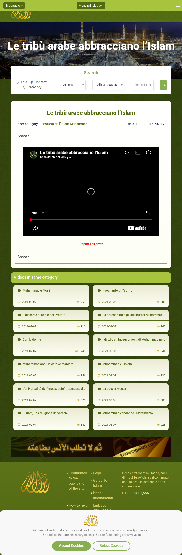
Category (35, 87)
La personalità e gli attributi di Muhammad (132, 315)
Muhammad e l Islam (117, 364)
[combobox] (69, 85)
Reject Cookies (111, 545)
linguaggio (13, 5)
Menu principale (90, 5)
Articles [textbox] (68, 84)
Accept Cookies (71, 545)
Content (40, 82)
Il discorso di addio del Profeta (43, 315)
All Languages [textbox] (107, 84)
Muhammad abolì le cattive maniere (47, 364)
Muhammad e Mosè (36, 290)
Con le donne (31, 339)
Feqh (97, 473)
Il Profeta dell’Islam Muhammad (63, 124)
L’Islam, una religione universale (45, 413)
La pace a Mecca (114, 388)
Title (23, 82)
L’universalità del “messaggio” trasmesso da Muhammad (62, 388)
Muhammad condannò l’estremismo (127, 413)
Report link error (91, 244)
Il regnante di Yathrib (117, 290)
